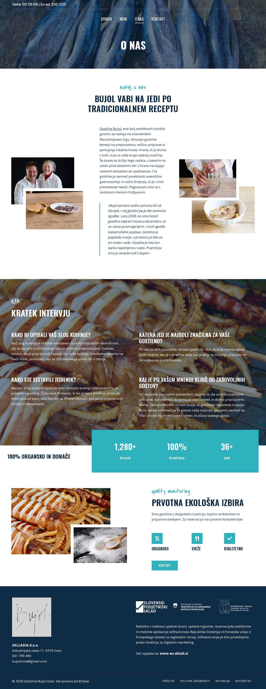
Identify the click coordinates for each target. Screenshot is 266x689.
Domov (106, 19)
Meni (123, 19)
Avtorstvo (243, 681)
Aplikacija (222, 681)
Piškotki (168, 681)
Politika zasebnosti (195, 681)
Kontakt (158, 19)
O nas (139, 19)
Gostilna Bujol (110, 128)
